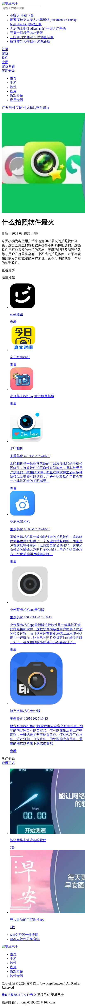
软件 (13, 87)
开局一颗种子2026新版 (26, 33)
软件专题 (16, 976)
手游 (13, 82)
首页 (13, 78)
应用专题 (16, 100)
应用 (13, 91)
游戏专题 (16, 95)
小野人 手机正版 (22, 15)
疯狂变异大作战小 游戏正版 (30, 41)
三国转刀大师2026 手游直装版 (32, 37)
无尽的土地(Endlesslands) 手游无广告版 (38, 28)
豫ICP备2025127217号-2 (19, 994)
